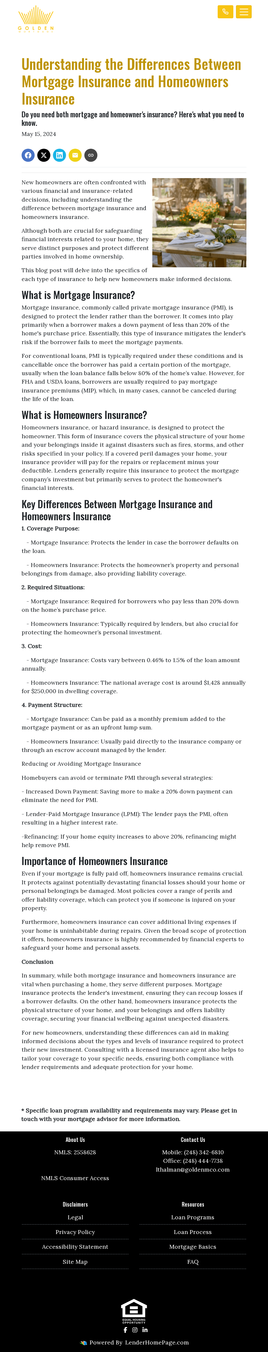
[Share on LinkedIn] (59, 155)
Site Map (75, 1261)
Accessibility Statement (75, 1246)
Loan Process (193, 1232)
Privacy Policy (75, 1232)
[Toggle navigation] (244, 11)
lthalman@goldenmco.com (193, 1169)
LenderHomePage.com (157, 1342)
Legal (75, 1217)
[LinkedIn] (144, 1330)
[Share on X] (43, 155)
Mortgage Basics (192, 1246)
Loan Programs (192, 1217)
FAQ (193, 1261)
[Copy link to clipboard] (90, 155)
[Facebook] (125, 1330)
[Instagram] (134, 1330)
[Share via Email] (75, 155)
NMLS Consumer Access (75, 1178)
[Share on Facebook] (28, 155)
